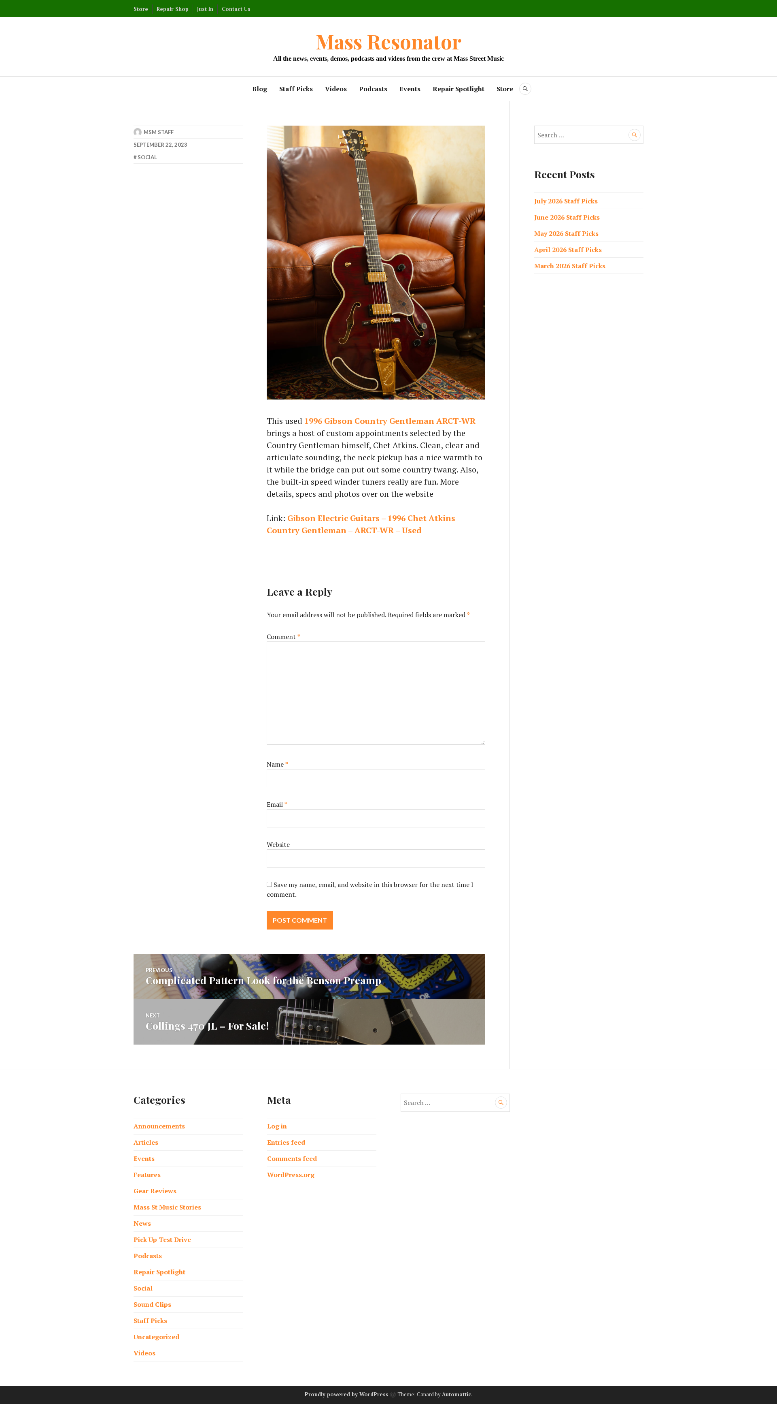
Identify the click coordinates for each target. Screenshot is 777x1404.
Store (141, 9)
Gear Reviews (155, 1190)
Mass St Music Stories (167, 1207)
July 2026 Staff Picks (566, 201)
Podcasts (373, 88)
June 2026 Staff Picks (567, 217)
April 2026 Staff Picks (568, 249)
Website (278, 844)
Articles (146, 1142)
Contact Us (236, 9)
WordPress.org (290, 1174)
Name (277, 764)
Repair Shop (173, 9)
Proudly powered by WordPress (346, 1394)
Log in (277, 1126)
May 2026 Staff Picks (566, 233)
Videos (336, 88)
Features (147, 1174)
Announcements (159, 1126)
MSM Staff (159, 132)
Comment (283, 636)
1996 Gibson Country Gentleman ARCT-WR (390, 420)
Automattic (456, 1394)
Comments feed (292, 1158)
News (142, 1223)
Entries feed (286, 1142)
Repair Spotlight (458, 88)
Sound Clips (152, 1304)
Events (409, 88)
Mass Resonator (388, 41)
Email (277, 804)
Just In (205, 9)
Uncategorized (156, 1336)
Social (147, 157)
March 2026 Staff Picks (569, 265)
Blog (259, 88)
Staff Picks (296, 88)
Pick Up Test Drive (162, 1239)
